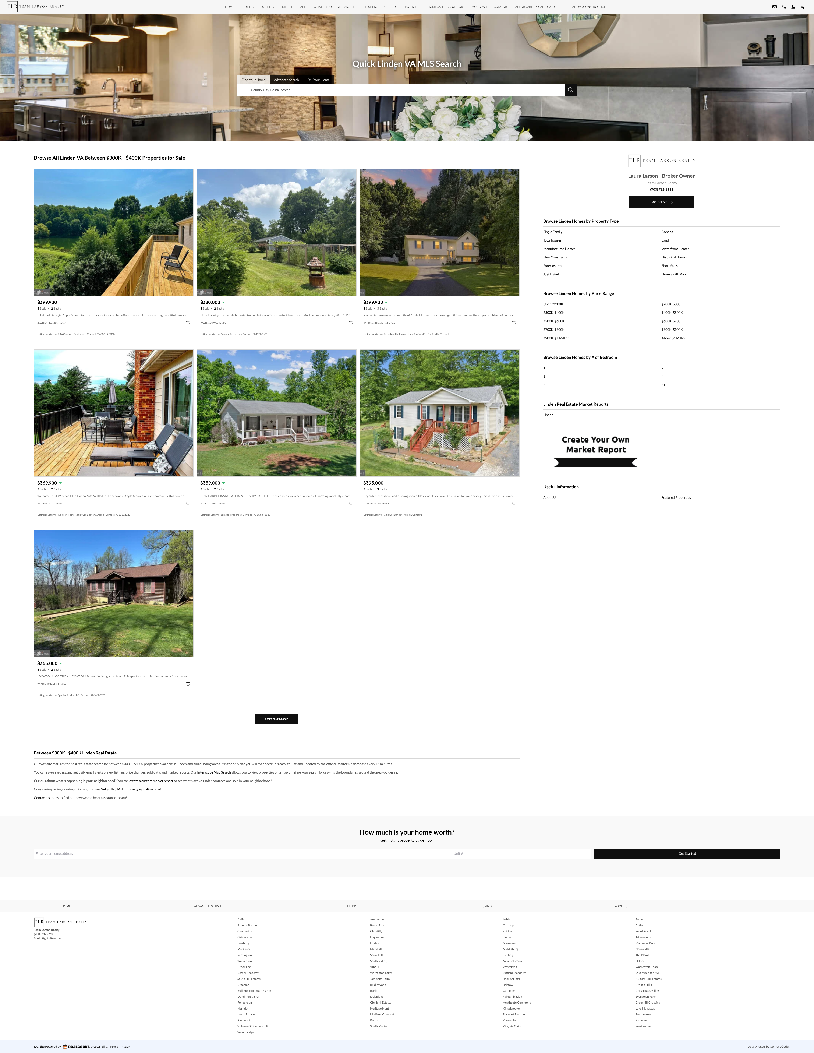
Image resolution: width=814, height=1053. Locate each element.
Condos (667, 232)
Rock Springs (511, 978)
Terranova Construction (585, 6)
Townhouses (552, 240)
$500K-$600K (554, 321)
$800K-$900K (672, 329)
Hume (507, 937)
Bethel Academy (248, 973)
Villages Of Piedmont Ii (252, 1026)
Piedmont (243, 1020)
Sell (318, 80)
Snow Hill (376, 955)
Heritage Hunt (379, 1008)
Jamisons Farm (380, 978)
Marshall (376, 949)
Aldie (240, 919)
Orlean (640, 961)
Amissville (377, 919)
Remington (244, 955)
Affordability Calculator (536, 6)
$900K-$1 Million (556, 338)
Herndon (243, 1008)
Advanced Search (208, 906)
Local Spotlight (406, 6)
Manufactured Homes (559, 249)
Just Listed (551, 274)
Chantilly (376, 931)
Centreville (244, 931)
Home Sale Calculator (445, 6)
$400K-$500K (672, 312)
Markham (243, 949)
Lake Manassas (645, 1008)
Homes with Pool (674, 274)
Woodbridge (245, 1032)
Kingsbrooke (511, 1008)
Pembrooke (643, 1014)
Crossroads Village (648, 990)
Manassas (509, 943)
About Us (550, 497)
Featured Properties (676, 497)
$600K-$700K (672, 321)
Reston (374, 1020)
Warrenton (244, 961)
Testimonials (375, 6)
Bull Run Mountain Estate (254, 990)
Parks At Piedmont (515, 1014)
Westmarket (644, 1026)
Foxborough (245, 1002)
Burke (374, 990)
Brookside (244, 967)
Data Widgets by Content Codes (769, 1046)
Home (229, 6)
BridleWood (378, 984)
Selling (268, 6)
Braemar (243, 984)
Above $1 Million (674, 338)
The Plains (642, 955)
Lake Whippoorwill (648, 973)
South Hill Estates (249, 978)
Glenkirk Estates (380, 1002)
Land (665, 240)
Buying (248, 6)
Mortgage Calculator (489, 6)
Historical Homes (674, 257)
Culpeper (509, 990)
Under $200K (553, 304)
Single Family (552, 232)
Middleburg (510, 949)
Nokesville (642, 949)
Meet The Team (293, 6)
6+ (663, 385)
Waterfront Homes (675, 249)
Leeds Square (246, 1014)
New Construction (556, 257)
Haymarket (377, 937)
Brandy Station (247, 925)
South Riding (378, 961)
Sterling (508, 955)
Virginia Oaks (512, 1026)
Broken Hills (644, 984)
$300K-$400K (554, 312)
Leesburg (243, 943)
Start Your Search (276, 719)
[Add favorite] (188, 323)
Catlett (640, 925)
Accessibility (99, 1046)
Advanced (286, 80)
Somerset (642, 1020)
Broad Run (377, 925)
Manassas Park (645, 943)
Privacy (125, 1046)
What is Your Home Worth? (335, 6)
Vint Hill (375, 967)
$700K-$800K (554, 329)
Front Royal (643, 931)
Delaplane (376, 996)
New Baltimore (513, 961)
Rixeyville (509, 1020)
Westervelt (510, 967)
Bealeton (641, 919)
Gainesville (244, 937)
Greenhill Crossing (648, 1002)
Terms (114, 1046)
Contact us (42, 798)
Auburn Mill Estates (649, 978)
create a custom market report (151, 781)
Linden (548, 415)
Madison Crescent (382, 1014)
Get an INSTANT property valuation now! (131, 789)
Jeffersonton (644, 937)
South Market (379, 1026)
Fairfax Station (512, 996)
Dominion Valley (248, 996)
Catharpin (509, 925)
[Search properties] (571, 90)
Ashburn (508, 919)
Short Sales (670, 266)
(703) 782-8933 (661, 189)
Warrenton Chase (647, 967)
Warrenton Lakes (381, 973)
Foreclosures (552, 266)
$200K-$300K (672, 304)
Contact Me (659, 202)
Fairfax (507, 931)
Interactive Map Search (214, 772)
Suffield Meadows (514, 973)
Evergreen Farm (646, 996)
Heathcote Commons (517, 1002)
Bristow (508, 984)
